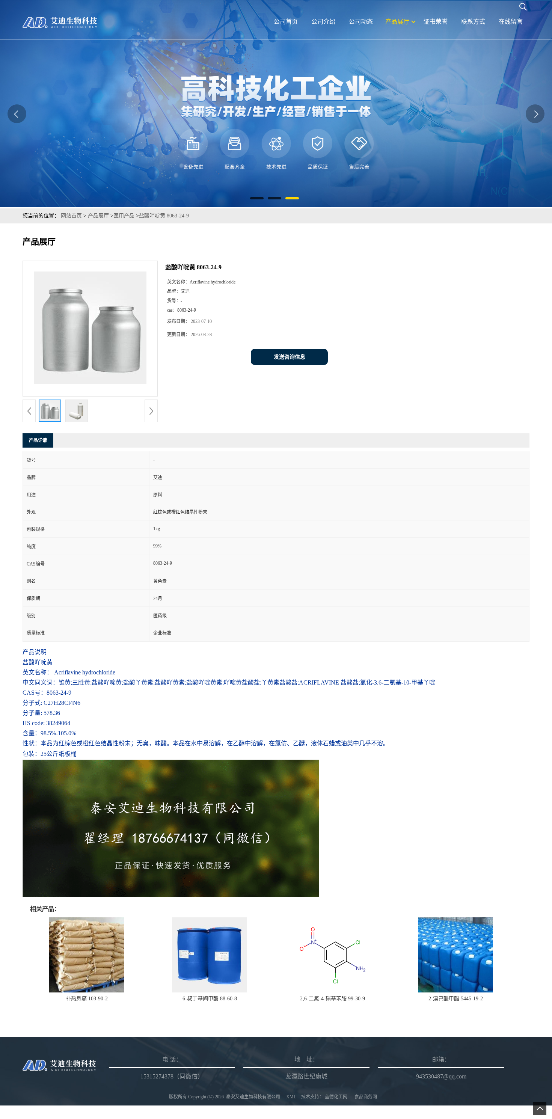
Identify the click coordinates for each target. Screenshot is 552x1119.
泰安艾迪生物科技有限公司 (253, 1096)
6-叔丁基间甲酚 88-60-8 (209, 998)
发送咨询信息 (289, 357)
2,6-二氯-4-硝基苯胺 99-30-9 (332, 998)
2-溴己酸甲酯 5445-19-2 (455, 998)
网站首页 (71, 216)
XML (291, 1096)
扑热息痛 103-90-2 (87, 998)
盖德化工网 (336, 1096)
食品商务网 (365, 1096)
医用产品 (123, 216)
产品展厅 (98, 216)
